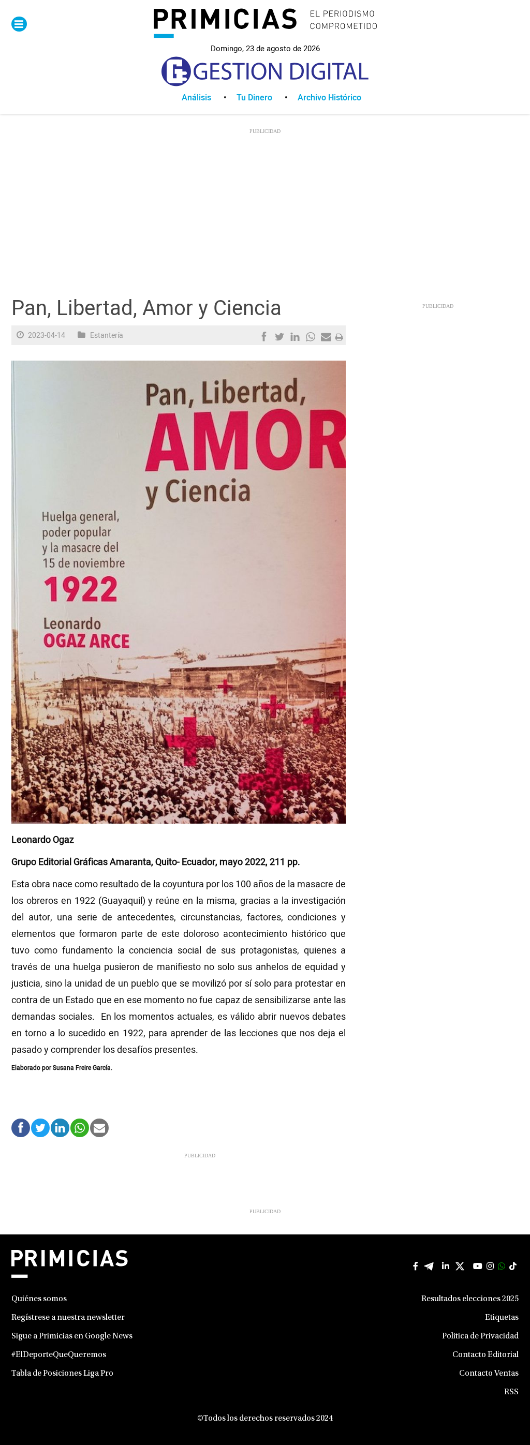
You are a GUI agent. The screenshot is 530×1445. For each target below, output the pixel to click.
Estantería (106, 335)
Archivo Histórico (329, 98)
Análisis (196, 98)
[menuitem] (209, 97)
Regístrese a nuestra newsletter (68, 1318)
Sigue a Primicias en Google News (71, 1336)
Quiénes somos (39, 1299)
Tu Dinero (254, 98)
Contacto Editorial (485, 1355)
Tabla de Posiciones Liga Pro (62, 1373)
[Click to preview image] (178, 592)
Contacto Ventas (489, 1373)
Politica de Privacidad (480, 1336)
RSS (511, 1392)
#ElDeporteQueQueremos (58, 1355)
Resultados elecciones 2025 (470, 1299)
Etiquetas (502, 1318)
